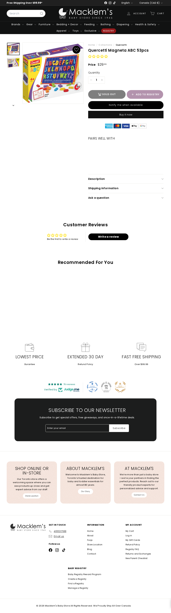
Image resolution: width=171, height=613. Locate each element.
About (90, 535)
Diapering (123, 24)
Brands (16, 24)
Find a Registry (76, 583)
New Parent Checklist (137, 558)
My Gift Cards (133, 540)
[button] (98, 57)
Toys (75, 30)
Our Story (85, 491)
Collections (106, 44)
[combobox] (26, 13)
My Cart (130, 531)
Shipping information (103, 188)
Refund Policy (85, 364)
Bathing (106, 24)
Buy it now (125, 114)
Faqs (90, 540)
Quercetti (121, 44)
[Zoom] (53, 73)
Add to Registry (147, 94)
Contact (91, 553)
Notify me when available (126, 105)
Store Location (31, 496)
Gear (30, 24)
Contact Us (139, 495)
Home (92, 44)
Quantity (94, 73)
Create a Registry (77, 579)
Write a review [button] (108, 237)
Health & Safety (146, 24)
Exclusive (91, 30)
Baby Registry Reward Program (84, 574)
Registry (108, 30)
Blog (89, 549)
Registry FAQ (132, 549)
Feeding (90, 24)
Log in (129, 535)
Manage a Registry (78, 588)
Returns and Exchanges (138, 553)
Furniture (45, 24)
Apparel (61, 30)
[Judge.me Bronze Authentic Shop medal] (120, 387)
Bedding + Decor (68, 24)
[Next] (13, 105)
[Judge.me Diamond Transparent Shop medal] (92, 387)
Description (96, 179)
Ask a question (98, 198)
